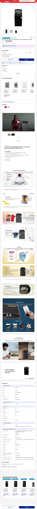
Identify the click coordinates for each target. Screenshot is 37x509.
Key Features (4, 65)
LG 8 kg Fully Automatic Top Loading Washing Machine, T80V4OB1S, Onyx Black (17, 39)
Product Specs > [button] (7, 159)
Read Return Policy (6, 62)
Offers (6, 96)
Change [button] (30, 52)
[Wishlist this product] (17, 81)
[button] (5, 2)
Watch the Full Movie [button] (9, 235)
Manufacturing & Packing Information (9, 429)
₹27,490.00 (7, 41)
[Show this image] (6, 31)
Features (4, 406)
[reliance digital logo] (7, 1)
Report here (12, 101)
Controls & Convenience (7, 402)
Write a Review (14, 466)
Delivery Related (5, 50)
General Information (6, 385)
